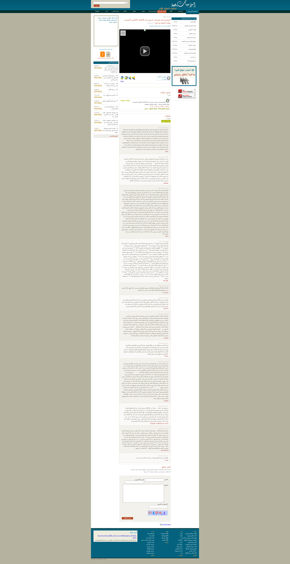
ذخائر (110, 22)
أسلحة (104, 20)
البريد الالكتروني (139, 479)
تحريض (115, 22)
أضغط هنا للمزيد (114, 136)
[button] (145, 51)
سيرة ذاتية (179, 546)
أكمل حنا (151, 535)
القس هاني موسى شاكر (190, 538)
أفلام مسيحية (164, 533)
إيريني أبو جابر (150, 544)
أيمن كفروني (150, 542)
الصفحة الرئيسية (192, 11)
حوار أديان (179, 544)
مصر (99, 18)
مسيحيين (103, 18)
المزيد (195, 555)
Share (122, 81)
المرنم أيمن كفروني (191, 544)
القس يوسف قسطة (191, 549)
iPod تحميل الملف (163, 108)
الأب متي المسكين (191, 546)
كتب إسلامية (178, 549)
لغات (181, 535)
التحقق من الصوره (162, 504)
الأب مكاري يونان (192, 535)
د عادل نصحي (193, 551)
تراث (181, 542)
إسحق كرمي (150, 533)
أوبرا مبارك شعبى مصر (147, 540)
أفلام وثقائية (165, 535)
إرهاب (100, 20)
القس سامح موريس (191, 533)
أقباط (108, 20)
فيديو (115, 18)
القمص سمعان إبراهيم (190, 540)
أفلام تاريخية (164, 538)
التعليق (166, 485)
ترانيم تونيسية (150, 551)
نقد (181, 553)
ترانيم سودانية (150, 553)
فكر (181, 533)
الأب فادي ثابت (150, 538)
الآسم (166, 479)
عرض (146, 108)
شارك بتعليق (166, 121)
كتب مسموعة (178, 551)
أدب (181, 538)
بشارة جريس (150, 546)
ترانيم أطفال (150, 549)
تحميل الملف (153, 108)
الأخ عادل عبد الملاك (191, 553)
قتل (112, 18)
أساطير (180, 540)
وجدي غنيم (114, 20)
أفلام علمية (165, 540)
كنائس (109, 18)
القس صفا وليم (192, 542)
